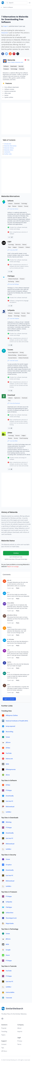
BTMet (8, 748)
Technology (14, 69)
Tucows (10, 350)
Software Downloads (13, 279)
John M (9, 580)
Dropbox (9, 865)
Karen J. (9, 627)
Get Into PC (9, 801)
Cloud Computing (24, 438)
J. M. (8, 650)
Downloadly (10, 796)
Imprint (19, 1031)
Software (6, 66)
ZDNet (10, 433)
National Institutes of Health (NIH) (17, 721)
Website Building (12, 355)
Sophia (9, 662)
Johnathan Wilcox (12, 615)
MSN (7, 764)
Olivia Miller (10, 603)
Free (9, 400)
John (8, 684)
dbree (8, 775)
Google (8, 950)
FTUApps (9, 790)
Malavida (4, 33)
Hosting (21, 352)
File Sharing (11, 281)
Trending (4, 1031)
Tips (2, 1048)
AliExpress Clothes (12, 715)
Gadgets (15, 247)
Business (18, 435)
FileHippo (11, 276)
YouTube (9, 753)
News (9, 247)
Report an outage (13, 566)
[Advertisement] (16, 118)
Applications (17, 398)
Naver (8, 955)
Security (21, 66)
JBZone (8, 742)
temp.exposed (10, 726)
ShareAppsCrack (11, 918)
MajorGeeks (10, 923)
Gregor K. (5, 26)
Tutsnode (9, 998)
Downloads (13, 66)
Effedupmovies (11, 769)
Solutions (20, 206)
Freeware (6, 69)
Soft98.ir (8, 812)
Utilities (17, 281)
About (19, 1028)
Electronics (18, 244)
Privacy (19, 1041)
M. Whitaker (10, 639)
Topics (3, 1035)
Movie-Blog (9, 732)
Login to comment (9, 699)
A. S (8, 592)
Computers (21, 247)
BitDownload (10, 807)
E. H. (8, 672)
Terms (19, 1044)
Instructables (10, 992)
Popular (3, 1028)
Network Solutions (22, 355)
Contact (3, 1044)
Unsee (8, 859)
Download (11, 395)
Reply (17, 588)
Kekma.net (9, 759)
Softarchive (9, 913)
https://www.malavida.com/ (15, 62)
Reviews (14, 206)
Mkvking (8, 822)
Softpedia (11, 310)
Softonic (11, 201)
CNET (9, 242)
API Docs (4, 1051)
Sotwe (8, 737)
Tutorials (21, 69)
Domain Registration (13, 352)
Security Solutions (12, 358)
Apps (9, 206)
